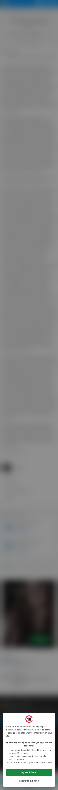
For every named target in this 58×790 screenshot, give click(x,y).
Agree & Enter (29, 772)
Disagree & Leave (29, 780)
